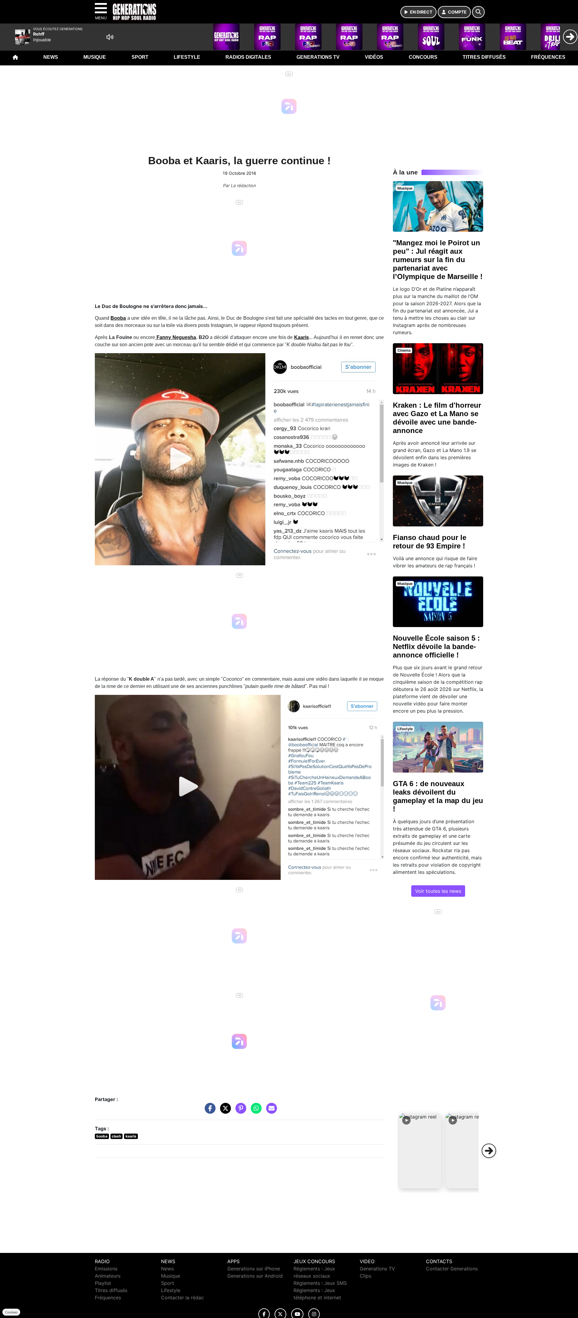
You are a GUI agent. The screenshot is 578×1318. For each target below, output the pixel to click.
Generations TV (318, 57)
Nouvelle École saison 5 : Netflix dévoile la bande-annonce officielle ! (436, 646)
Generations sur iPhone (253, 1269)
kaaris (131, 1136)
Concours (423, 57)
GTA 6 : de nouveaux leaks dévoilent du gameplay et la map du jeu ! (438, 796)
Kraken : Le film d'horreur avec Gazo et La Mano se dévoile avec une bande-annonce (437, 418)
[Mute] (109, 37)
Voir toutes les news (438, 891)
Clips (365, 1276)
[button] (420, 1150)
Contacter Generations (452, 1269)
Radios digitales (248, 57)
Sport (140, 57)
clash (116, 1136)
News (50, 57)
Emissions (106, 1269)
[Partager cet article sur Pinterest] (239, 1111)
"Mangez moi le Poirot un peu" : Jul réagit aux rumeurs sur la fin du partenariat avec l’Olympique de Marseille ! (438, 260)
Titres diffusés (484, 57)
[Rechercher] (478, 12)
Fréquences (548, 57)
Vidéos (374, 57)
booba (101, 1136)
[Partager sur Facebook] (209, 1111)
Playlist (103, 1283)
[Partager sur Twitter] (224, 1111)
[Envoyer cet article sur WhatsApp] (255, 1111)
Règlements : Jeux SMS (320, 1283)
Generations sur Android (255, 1276)
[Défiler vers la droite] (489, 1151)
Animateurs (107, 1276)
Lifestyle (187, 57)
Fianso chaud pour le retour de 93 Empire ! (429, 541)
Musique (94, 57)
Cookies (11, 1312)
